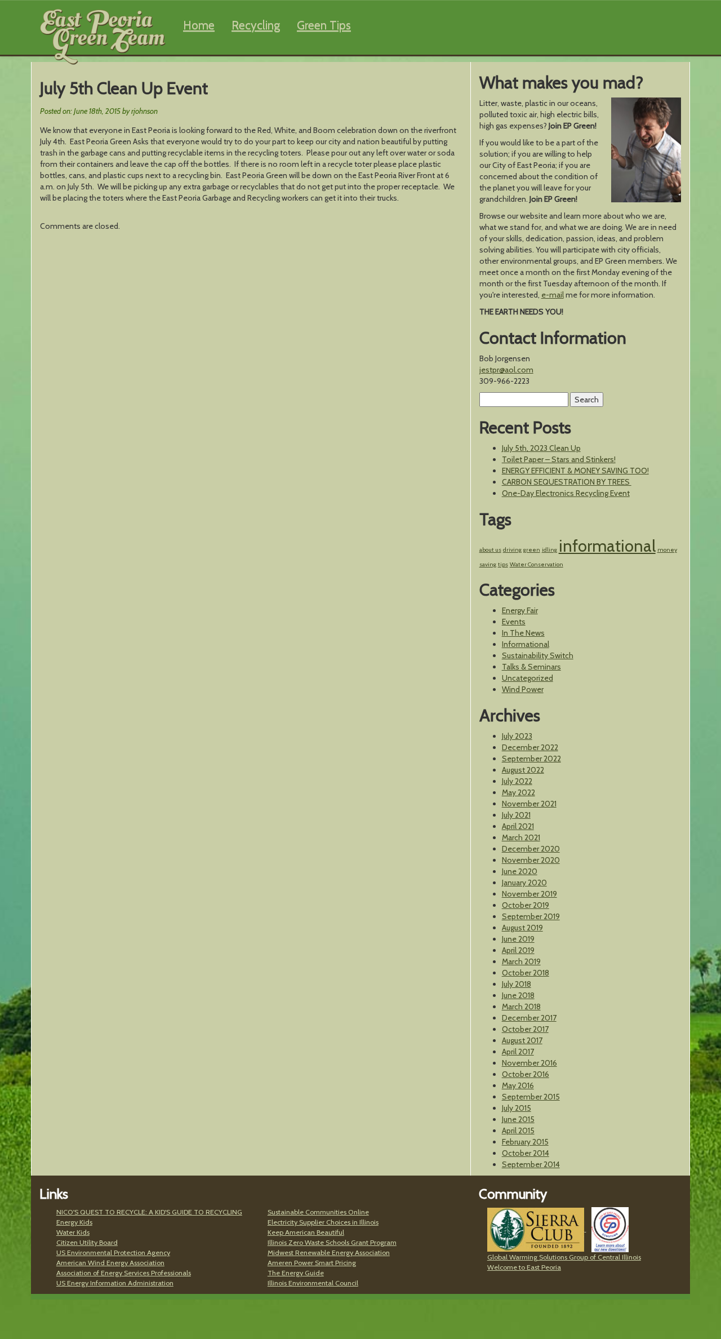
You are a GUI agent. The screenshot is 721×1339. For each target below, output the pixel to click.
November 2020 (531, 860)
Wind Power (523, 689)
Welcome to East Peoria (524, 1267)
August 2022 (523, 770)
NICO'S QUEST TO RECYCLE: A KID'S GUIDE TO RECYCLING (149, 1212)
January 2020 (524, 882)
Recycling (256, 25)
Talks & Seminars (531, 667)
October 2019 (525, 905)
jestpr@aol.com (506, 370)
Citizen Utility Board (87, 1242)
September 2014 (531, 1164)
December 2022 (530, 747)
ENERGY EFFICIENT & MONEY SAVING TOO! (575, 470)
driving (512, 549)
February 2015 (525, 1142)
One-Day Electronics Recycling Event (566, 493)
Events (514, 622)
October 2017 (525, 1029)
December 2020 (531, 849)
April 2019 (518, 950)
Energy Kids (74, 1222)
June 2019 (518, 939)
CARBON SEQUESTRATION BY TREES (566, 482)
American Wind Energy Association (110, 1262)
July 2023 (517, 736)
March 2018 (521, 1006)
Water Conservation (536, 564)
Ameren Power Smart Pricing (312, 1262)
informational (607, 546)
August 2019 (522, 928)
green (531, 549)
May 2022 (518, 792)
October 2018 (525, 973)
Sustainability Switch (537, 655)
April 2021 (518, 826)
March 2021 (521, 837)
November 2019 (529, 894)
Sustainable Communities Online (318, 1212)
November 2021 (529, 804)
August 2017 (522, 1040)
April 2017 (518, 1052)
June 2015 (518, 1119)
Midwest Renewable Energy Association (329, 1252)
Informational (525, 644)
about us (490, 549)
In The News (523, 633)
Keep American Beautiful (306, 1232)
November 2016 (529, 1063)
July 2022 (517, 781)
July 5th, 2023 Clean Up (541, 448)
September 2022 (531, 758)
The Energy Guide (296, 1273)
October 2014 (525, 1153)
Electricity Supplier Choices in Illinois (323, 1222)
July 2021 (516, 815)
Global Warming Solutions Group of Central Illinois (564, 1257)
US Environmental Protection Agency (113, 1252)
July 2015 (516, 1108)
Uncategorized (527, 678)
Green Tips (324, 25)
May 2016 (518, 1085)
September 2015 (531, 1097)
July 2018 (516, 984)
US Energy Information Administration (114, 1283)
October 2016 (525, 1074)
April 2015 (518, 1130)
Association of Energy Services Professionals (123, 1273)
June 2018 (518, 995)
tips (503, 564)
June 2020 (519, 871)
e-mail (552, 295)
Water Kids (73, 1232)
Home (199, 25)
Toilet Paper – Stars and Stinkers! (559, 459)
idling (549, 549)
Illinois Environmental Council (313, 1283)
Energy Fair (520, 610)
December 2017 (529, 1018)
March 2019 (521, 961)
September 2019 (531, 916)
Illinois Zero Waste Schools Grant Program (332, 1242)
